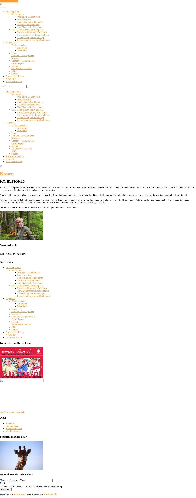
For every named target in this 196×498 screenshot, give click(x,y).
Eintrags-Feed (12, 426)
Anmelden (10, 423)
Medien (14, 66)
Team (14, 53)
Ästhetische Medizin (15, 76)
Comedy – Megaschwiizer (23, 61)
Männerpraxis (17, 14)
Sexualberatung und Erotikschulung (33, 40)
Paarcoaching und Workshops (30, 37)
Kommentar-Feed (14, 428)
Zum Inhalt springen (9, 1)
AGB (14, 71)
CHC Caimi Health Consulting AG (27, 29)
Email (2, 483)
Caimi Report (17, 63)
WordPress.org (12, 431)
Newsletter (16, 58)
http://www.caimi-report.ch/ (12, 412)
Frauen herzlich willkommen (30, 22)
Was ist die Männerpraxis (28, 17)
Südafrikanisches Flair (21, 68)
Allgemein (10, 42)
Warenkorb (22, 50)
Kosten (14, 73)
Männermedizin (24, 19)
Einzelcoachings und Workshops (32, 32)
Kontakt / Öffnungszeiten (22, 55)
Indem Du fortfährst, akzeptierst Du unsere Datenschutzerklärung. (33, 486)
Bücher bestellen (19, 45)
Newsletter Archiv (14, 81)
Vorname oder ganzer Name (12, 480)
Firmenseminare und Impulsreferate (33, 35)
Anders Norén (50, 494)
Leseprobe (22, 48)
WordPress (19, 494)
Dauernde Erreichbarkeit (28, 24)
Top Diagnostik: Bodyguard (30, 27)
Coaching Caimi (13, 11)
